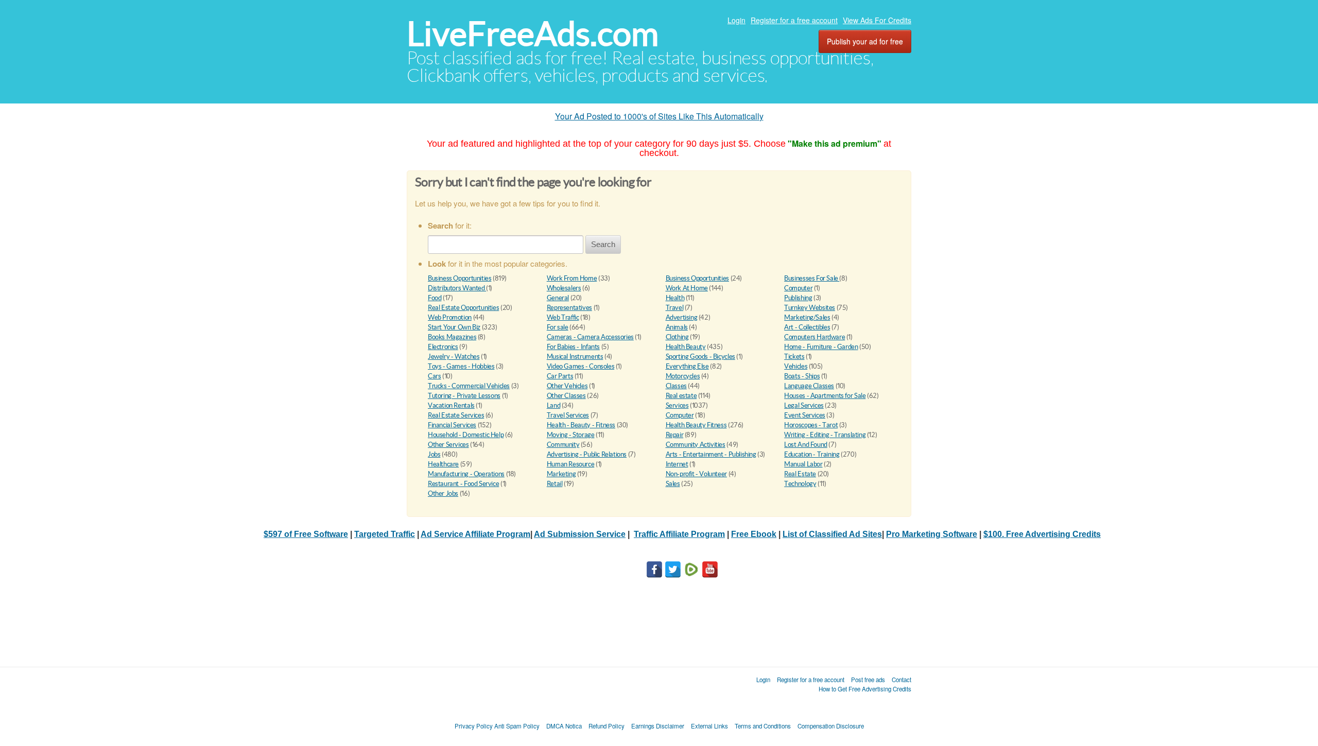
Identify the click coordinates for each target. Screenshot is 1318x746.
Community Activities (695, 444)
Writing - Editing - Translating (824, 435)
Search (603, 244)
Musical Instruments (575, 356)
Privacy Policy (474, 726)
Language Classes (809, 386)
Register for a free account (794, 20)
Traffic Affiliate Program (679, 534)
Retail (555, 484)
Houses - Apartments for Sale (824, 396)
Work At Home (687, 288)
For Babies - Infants (573, 347)
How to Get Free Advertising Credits (865, 689)
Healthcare (443, 464)
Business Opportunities (459, 278)
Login (736, 20)
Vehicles (795, 366)
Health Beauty (686, 347)
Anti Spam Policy (517, 726)
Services (677, 405)
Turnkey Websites (809, 307)
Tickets (794, 356)
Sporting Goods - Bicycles (700, 356)
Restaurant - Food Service (463, 484)
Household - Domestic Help (466, 435)
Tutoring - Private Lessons (464, 396)
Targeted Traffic (384, 534)
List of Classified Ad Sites (832, 534)
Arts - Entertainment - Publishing (711, 454)
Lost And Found (805, 444)
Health (675, 298)
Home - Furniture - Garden (821, 347)
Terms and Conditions (763, 726)
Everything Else (687, 366)
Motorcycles (683, 376)
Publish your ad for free (865, 41)
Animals (677, 327)
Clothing (677, 337)
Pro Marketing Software (931, 534)
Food (434, 298)
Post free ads (868, 679)
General (558, 298)
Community (563, 444)
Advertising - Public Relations (587, 454)
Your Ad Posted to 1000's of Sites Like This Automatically (659, 116)
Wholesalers (564, 288)
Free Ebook (753, 534)
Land (553, 405)
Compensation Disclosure (830, 726)
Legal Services (804, 405)
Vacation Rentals (451, 405)
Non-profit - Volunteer (696, 474)
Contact (901, 679)
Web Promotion (450, 317)
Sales (673, 484)
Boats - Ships (802, 376)
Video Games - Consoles (580, 366)
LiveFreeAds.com (532, 34)
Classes (676, 386)
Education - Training (811, 454)
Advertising (682, 317)
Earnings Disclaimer (657, 726)
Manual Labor (803, 464)
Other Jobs (443, 493)
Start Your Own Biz (454, 327)
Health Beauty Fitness (696, 425)
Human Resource (571, 464)
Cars (434, 376)
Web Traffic (563, 317)
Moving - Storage (571, 435)
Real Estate (800, 474)
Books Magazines (452, 337)
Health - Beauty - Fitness (581, 425)
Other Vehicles (567, 386)
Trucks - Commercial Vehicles (469, 386)
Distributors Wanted (457, 288)
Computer (798, 288)
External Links (709, 726)
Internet (677, 464)
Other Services (448, 444)
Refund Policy (606, 726)
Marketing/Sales (807, 317)
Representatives (569, 307)
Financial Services (452, 425)
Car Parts (560, 376)
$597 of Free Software (306, 534)
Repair (675, 435)
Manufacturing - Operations (466, 474)
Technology (800, 484)
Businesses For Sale (811, 278)
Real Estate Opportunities (463, 307)
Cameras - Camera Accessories (590, 337)
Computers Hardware (814, 337)
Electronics (443, 347)
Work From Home (572, 278)
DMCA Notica (564, 726)
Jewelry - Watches (453, 356)
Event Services (804, 415)
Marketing (561, 474)
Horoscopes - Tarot (811, 425)
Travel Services (568, 415)
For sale (557, 327)
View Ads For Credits (877, 20)
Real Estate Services (456, 415)
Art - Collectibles (807, 327)
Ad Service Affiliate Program (475, 534)
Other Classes (566, 396)
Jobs (434, 454)
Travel (675, 307)
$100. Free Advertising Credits (1042, 534)
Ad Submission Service (580, 534)
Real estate (681, 396)
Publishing (798, 298)
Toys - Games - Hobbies (461, 366)
